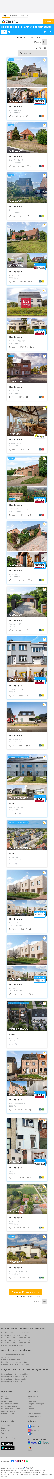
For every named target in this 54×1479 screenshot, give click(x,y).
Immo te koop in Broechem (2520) (14, 1374)
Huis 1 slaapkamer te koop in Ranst (15, 1333)
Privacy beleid (34, 1470)
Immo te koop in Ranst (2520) (13, 1381)
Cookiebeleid (23, 1470)
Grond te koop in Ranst (10, 1360)
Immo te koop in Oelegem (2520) (14, 1379)
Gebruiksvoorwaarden (9, 1470)
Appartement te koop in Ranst (13, 1355)
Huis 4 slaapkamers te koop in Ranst (15, 1340)
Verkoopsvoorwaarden (25, 1472)
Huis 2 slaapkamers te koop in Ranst (15, 1335)
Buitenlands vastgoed (19, 16)
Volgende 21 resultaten (24, 1292)
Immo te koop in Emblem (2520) (14, 1376)
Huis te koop (15, 106)
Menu (50, 21)
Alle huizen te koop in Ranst (12, 1345)
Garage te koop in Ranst (10, 1357)
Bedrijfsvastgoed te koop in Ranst (14, 1362)
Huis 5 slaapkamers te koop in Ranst (15, 1343)
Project (12, 804)
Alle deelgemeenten (24, 1474)
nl (51, 16)
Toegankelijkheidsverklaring (42, 1474)
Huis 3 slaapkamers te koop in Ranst (15, 1338)
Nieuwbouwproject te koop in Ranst (15, 1365)
